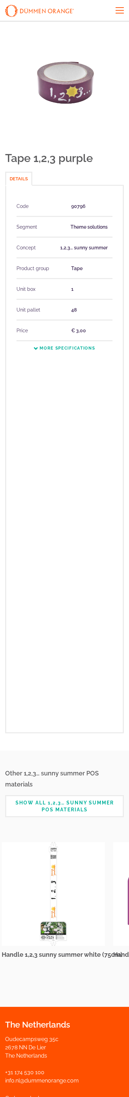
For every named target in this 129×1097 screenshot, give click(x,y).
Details (19, 178)
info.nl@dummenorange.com (42, 1080)
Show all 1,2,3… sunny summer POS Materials (64, 806)
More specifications (66, 348)
